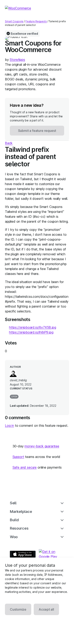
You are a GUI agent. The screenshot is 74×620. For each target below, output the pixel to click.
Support (18, 457)
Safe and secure (25, 467)
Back (9, 143)
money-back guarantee (41, 446)
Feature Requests (36, 21)
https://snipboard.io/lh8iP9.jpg (31, 332)
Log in (9, 425)
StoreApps (17, 60)
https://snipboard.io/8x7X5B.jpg (32, 327)
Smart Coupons (14, 21)
